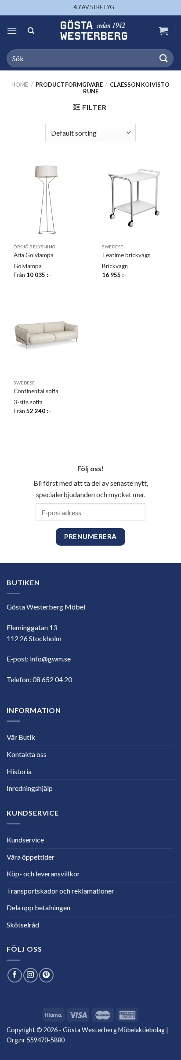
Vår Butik (21, 737)
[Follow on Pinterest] (46, 975)
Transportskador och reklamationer (60, 890)
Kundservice (25, 839)
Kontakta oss (27, 754)
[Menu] (12, 30)
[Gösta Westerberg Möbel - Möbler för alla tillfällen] (93, 30)
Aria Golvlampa (34, 255)
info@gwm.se (50, 658)
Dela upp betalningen (38, 907)
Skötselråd (23, 924)
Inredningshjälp (30, 788)
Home (19, 84)
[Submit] (164, 58)
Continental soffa (36, 391)
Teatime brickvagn (126, 255)
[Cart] (163, 31)
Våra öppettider (30, 857)
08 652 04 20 (52, 679)
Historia (19, 771)
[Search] (31, 31)
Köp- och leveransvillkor (43, 873)
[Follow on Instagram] (30, 975)
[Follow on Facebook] (14, 975)
